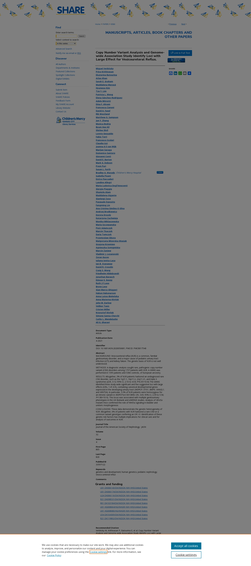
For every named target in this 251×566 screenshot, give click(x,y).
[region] (125, 550)
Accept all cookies (186, 546)
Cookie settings (98, 552)
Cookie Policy (54, 555)
